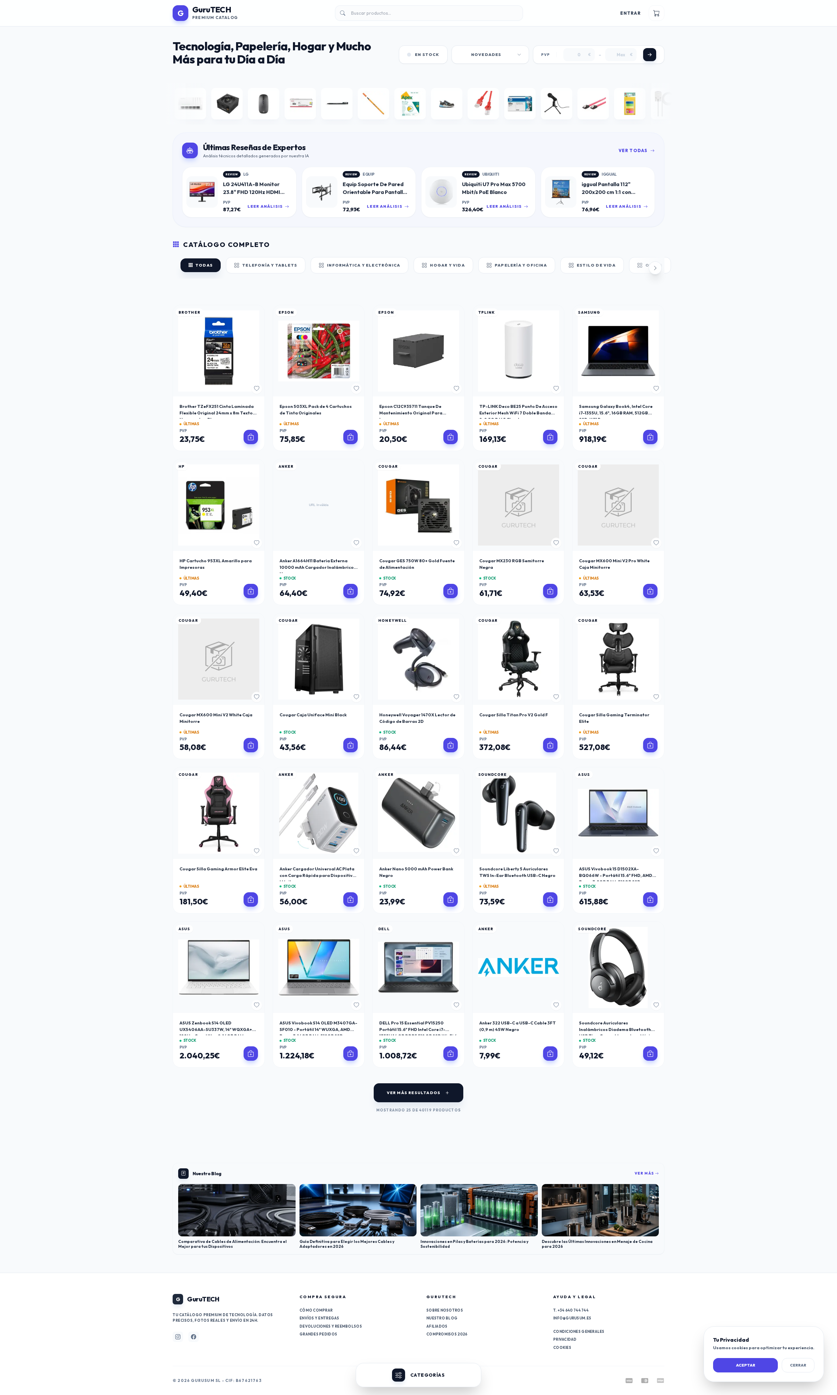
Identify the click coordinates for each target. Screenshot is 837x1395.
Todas (204, 265)
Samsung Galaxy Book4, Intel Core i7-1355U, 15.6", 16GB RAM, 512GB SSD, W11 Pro (616, 413)
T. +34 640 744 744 (571, 1310)
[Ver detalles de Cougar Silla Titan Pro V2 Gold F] (550, 745)
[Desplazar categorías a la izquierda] (181, 267)
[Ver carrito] (656, 13)
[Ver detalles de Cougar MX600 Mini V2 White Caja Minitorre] (251, 745)
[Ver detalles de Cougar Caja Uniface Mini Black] (350, 745)
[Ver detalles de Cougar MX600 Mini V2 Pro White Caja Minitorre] (650, 591)
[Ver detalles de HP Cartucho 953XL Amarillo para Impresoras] (251, 591)
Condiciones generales (579, 1331)
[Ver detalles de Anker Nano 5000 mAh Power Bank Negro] (450, 899)
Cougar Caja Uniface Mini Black (313, 714)
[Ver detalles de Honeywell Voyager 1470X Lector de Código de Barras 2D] (450, 745)
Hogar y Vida (447, 265)
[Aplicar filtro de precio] (649, 54)
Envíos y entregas (319, 1318)
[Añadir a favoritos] (256, 388)
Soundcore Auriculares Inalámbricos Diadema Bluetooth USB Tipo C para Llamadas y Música (617, 1029)
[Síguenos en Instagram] (178, 1337)
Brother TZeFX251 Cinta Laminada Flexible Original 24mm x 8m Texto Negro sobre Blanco (216, 413)
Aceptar (745, 1365)
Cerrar (798, 1365)
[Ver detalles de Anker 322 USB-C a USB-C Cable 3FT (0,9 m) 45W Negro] (550, 1053)
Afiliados (436, 1326)
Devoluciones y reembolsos (330, 1326)
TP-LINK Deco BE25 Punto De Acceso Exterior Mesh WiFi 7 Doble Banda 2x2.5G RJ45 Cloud (518, 413)
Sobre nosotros (444, 1310)
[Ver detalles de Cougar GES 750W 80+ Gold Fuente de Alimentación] (450, 591)
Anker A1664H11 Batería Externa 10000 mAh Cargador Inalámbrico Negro (317, 567)
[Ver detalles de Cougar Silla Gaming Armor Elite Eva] (251, 899)
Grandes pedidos (318, 1334)
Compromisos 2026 (446, 1334)
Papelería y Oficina (521, 265)
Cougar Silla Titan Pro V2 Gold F (513, 714)
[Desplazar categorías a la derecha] (655, 267)
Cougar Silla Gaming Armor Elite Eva (218, 868)
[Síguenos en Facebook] (193, 1337)
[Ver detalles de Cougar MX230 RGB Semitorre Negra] (550, 591)
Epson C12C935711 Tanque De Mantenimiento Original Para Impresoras (410, 413)
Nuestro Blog (441, 1318)
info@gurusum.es (572, 1318)
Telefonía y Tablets (269, 265)
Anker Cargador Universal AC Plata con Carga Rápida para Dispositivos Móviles (319, 875)
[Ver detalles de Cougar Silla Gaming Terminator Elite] (650, 745)
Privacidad (565, 1339)
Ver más (645, 1173)
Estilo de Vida (596, 265)
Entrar (630, 13)
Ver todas (633, 150)
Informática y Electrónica (363, 265)
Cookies (562, 1347)
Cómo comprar (316, 1310)
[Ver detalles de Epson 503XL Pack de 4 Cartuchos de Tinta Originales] (350, 437)
